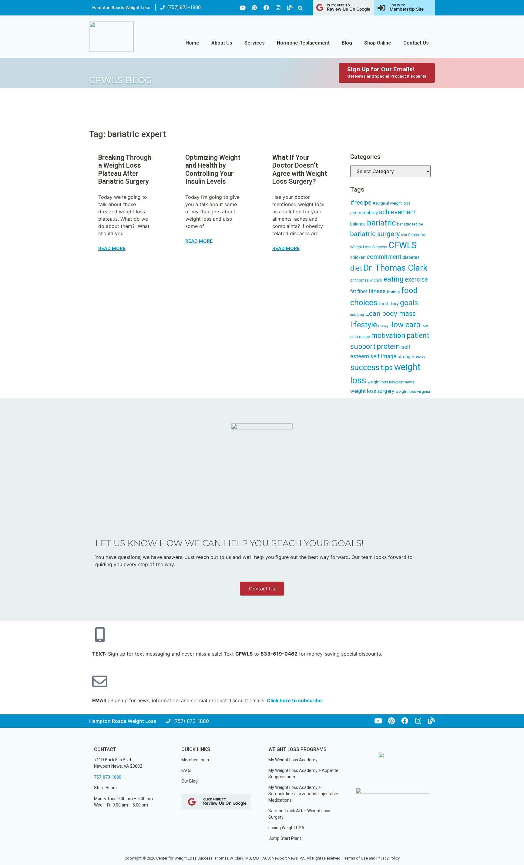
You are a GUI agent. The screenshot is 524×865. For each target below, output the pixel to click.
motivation (388, 336)
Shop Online (377, 43)
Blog (347, 43)
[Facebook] (266, 7)
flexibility (393, 292)
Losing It (384, 326)
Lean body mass (390, 313)
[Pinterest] (254, 7)
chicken (357, 257)
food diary (388, 303)
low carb (406, 324)
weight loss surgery (372, 391)
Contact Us (416, 43)
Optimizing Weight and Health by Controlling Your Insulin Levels (212, 169)
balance (358, 224)
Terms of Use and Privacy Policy (372, 858)
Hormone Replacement (303, 43)
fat (353, 291)
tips (387, 367)
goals (409, 302)
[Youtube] (242, 7)
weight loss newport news (391, 382)
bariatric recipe (410, 224)
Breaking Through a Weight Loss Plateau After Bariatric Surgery (124, 169)
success (364, 367)
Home (192, 43)
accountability (364, 212)
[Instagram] (278, 7)
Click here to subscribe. (295, 700)
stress (420, 357)
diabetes (411, 257)
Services (254, 43)
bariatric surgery (375, 234)
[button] (300, 8)
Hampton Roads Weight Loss (121, 7)
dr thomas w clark (366, 280)
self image (383, 356)
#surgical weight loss (391, 203)
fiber (362, 291)
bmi (404, 235)
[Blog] (290, 7)
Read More (112, 248)
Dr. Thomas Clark (395, 268)
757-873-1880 (107, 777)
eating (394, 279)
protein (388, 346)
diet (356, 268)
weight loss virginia (412, 391)
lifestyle (363, 324)
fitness (377, 291)
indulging (357, 315)
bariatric (381, 222)
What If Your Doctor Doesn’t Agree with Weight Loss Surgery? (299, 169)
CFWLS (402, 245)
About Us (221, 43)
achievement (397, 212)
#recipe (360, 202)
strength (406, 356)
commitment (384, 256)
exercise (416, 279)
